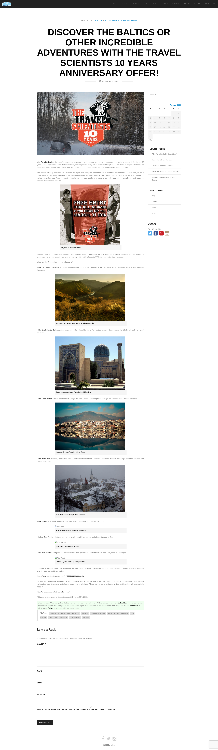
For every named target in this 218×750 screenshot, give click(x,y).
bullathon (85, 613)
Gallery (197, 4)
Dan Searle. (74, 546)
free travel (124, 613)
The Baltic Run (44, 459)
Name (40, 671)
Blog (207, 4)
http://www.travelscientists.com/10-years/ (53, 592)
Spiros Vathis (80, 452)
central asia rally (113, 613)
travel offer (63, 617)
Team (145, 4)
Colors (154, 202)
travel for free (53, 617)
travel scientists (75, 617)
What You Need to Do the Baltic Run (166, 171)
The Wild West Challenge (48, 553)
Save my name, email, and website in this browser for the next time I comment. (76, 709)
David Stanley (85, 392)
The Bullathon (43, 521)
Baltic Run (122, 603)
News (115, 20)
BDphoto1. (82, 530)
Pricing (187, 4)
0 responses (129, 20)
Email (40, 683)
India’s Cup (42, 537)
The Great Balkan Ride (47, 399)
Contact (164, 4)
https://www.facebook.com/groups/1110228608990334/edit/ (60, 576)
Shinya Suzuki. (79, 562)
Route (124, 4)
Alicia (98, 20)
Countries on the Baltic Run (162, 166)
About (115, 4)
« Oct (150, 140)
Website (41, 695)
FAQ (214, 4)
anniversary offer (64, 613)
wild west (86, 617)
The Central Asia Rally (47, 330)
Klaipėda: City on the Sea (162, 160)
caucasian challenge (98, 613)
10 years (53, 613)
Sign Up (154, 4)
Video (154, 213)
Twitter (50, 608)
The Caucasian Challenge (48, 267)
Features (135, 4)
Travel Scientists (47, 162)
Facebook (134, 605)
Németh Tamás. (88, 323)
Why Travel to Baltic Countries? (164, 154)
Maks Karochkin (79, 515)
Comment (42, 644)
